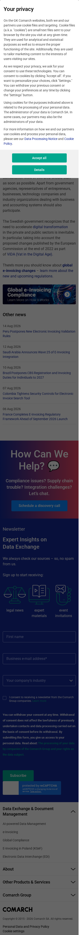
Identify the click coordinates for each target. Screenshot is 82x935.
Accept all (39, 158)
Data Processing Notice (40, 139)
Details (39, 170)
